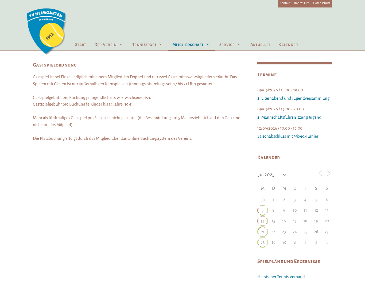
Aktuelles (260, 44)
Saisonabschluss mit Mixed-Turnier (287, 136)
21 (263, 232)
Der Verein (105, 44)
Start (80, 44)
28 (263, 242)
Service (227, 44)
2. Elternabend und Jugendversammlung (293, 98)
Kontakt (285, 3)
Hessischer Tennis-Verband (281, 276)
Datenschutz (321, 3)
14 (263, 221)
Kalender (288, 44)
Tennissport (144, 44)
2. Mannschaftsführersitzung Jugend (289, 117)
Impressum (301, 3)
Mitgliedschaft (188, 44)
